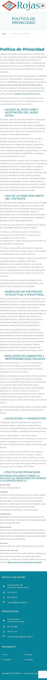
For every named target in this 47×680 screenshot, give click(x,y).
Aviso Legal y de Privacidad (34, 673)
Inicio (4, 34)
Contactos (29, 659)
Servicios (29, 654)
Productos (7, 659)
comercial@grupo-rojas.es (17, 602)
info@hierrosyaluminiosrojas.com (27, 94)
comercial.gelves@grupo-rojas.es (20, 636)
